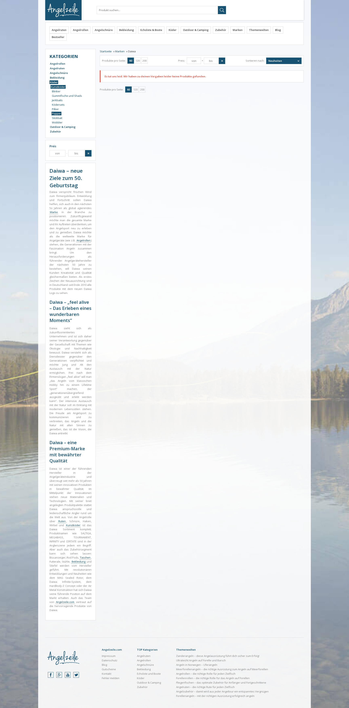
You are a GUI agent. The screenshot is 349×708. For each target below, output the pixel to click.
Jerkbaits (57, 100)
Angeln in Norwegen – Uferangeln (196, 665)
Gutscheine (109, 669)
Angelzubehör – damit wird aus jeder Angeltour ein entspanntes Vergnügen (222, 691)
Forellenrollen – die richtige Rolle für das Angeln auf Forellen (213, 678)
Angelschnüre (104, 30)
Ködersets (58, 104)
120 (138, 60)
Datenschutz (109, 660)
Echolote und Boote (149, 673)
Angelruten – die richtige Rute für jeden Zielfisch (205, 687)
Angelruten (59, 30)
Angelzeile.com (65, 602)
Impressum (109, 656)
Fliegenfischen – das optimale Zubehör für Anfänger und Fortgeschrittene (221, 682)
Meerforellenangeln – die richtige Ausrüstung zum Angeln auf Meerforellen (222, 669)
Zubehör (220, 30)
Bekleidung (126, 30)
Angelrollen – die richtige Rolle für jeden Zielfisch (205, 673)
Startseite (106, 51)
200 (144, 60)
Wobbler (57, 122)
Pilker (55, 109)
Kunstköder (58, 87)
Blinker (56, 91)
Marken (238, 30)
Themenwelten (259, 30)
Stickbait (57, 118)
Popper (56, 113)
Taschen (85, 557)
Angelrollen (80, 30)
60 (130, 60)
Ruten (62, 521)
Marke (54, 212)
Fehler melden (110, 678)
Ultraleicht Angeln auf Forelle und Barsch (201, 660)
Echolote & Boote (151, 30)
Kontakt (106, 673)
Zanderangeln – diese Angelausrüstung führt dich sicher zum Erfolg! (217, 656)
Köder (173, 30)
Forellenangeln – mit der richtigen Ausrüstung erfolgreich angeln (215, 696)
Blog (278, 30)
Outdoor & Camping (196, 30)
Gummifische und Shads (67, 96)
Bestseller (58, 37)
